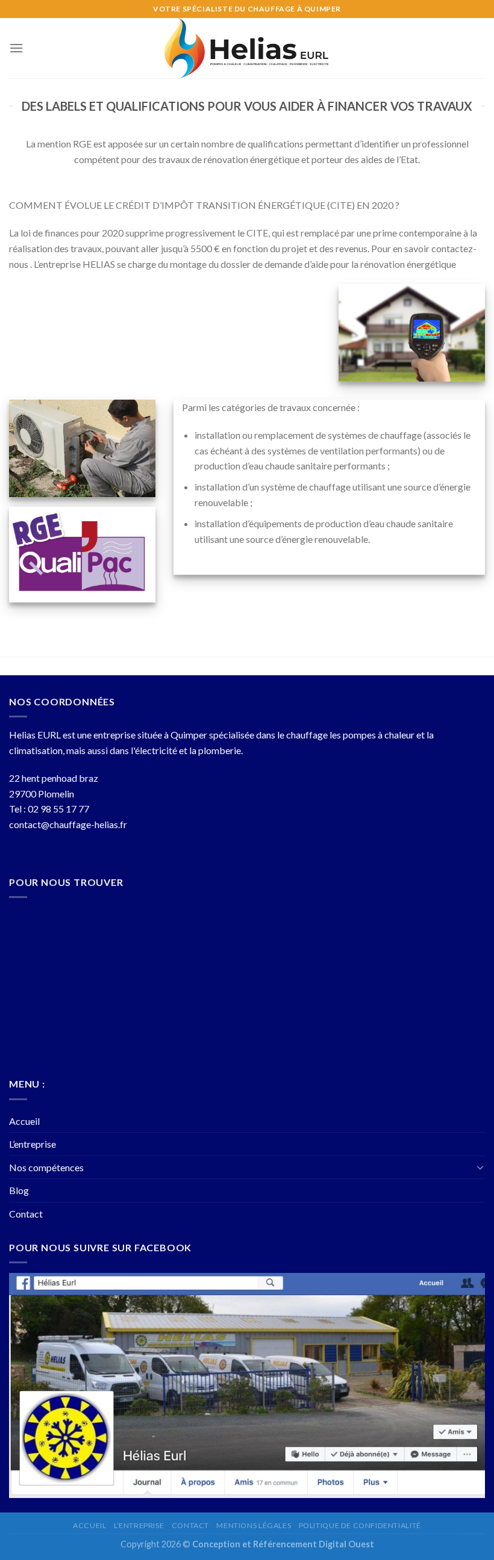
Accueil (24, 1121)
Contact (26, 1213)
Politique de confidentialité (360, 1525)
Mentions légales (253, 1525)
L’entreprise (32, 1144)
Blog (19, 1190)
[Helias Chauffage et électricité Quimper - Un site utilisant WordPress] (247, 48)
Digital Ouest (346, 1544)
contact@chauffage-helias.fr (68, 824)
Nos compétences (46, 1167)
